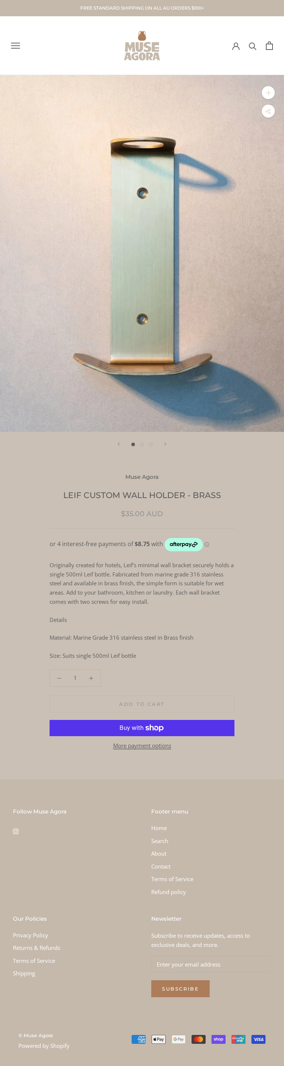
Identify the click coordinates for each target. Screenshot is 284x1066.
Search (159, 841)
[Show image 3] (151, 444)
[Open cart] (269, 45)
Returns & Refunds (36, 947)
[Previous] (119, 444)
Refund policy (168, 892)
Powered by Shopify (44, 1045)
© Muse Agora (35, 1035)
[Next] (165, 444)
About (158, 853)
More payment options (142, 745)
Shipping (24, 973)
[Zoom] (268, 92)
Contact (160, 866)
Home (159, 828)
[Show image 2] (142, 444)
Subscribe (180, 989)
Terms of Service (172, 879)
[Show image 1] (133, 444)
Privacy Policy (30, 935)
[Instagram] (15, 830)
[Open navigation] (15, 46)
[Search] (253, 46)
